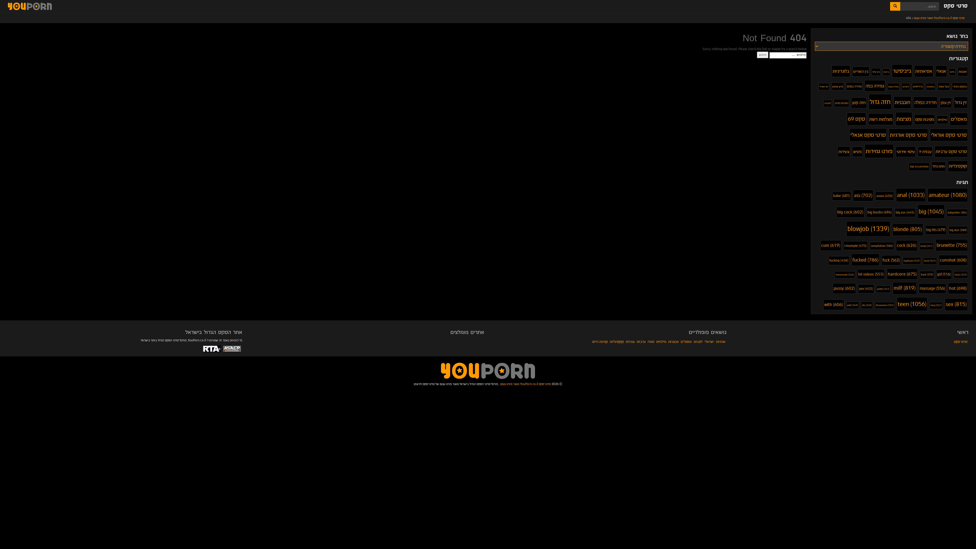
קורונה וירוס (600, 341)
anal (911, 195)
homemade (845, 274)
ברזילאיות (918, 86)
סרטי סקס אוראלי (949, 135)
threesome (885, 305)
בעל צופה (944, 86)
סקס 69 (856, 119)
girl (944, 274)
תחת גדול (939, 166)
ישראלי (709, 341)
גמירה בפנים (854, 86)
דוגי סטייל (824, 86)
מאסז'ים (959, 119)
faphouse (912, 260)
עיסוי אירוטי (906, 151)
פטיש (857, 151)
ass (863, 195)
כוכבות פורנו (841, 103)
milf (905, 288)
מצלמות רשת (880, 119)
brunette (952, 245)
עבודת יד (925, 151)
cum (830, 245)
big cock (850, 212)
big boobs (879, 212)
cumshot (953, 260)
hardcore (902, 274)
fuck (891, 260)
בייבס (886, 71)
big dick (958, 230)
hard (927, 274)
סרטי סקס (956, 6)
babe (841, 196)
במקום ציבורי (960, 86)
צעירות (843, 151)
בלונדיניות (841, 71)
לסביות (828, 103)
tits (867, 305)
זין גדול (961, 102)
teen (912, 304)
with (833, 304)
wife (852, 305)
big (931, 211)
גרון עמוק (837, 86)
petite (883, 289)
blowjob (868, 229)
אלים (952, 71)
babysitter (957, 212)
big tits (936, 230)
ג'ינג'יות (906, 86)
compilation (882, 246)
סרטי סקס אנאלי (868, 134)
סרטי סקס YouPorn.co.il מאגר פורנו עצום (525, 384)
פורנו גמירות (879, 151)
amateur (948, 195)
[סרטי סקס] (488, 371)
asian (884, 196)
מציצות (903, 118)
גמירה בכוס (893, 86)
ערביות (641, 341)
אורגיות (720, 341)
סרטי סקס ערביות (951, 151)
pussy (844, 288)
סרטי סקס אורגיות (908, 135)
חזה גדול (880, 102)
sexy (936, 305)
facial (930, 260)
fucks (961, 274)
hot (958, 288)
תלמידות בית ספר (919, 166)
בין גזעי (876, 71)
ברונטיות (931, 86)
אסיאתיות (923, 71)
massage (932, 288)
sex (956, 304)
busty (927, 246)
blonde (907, 229)
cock (907, 245)
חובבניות (902, 102)
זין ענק (946, 102)
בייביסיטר (902, 70)
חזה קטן (859, 102)
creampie (855, 245)
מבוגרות (673, 341)
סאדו (651, 341)
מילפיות (942, 119)
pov (866, 288)
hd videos (871, 274)
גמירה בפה (874, 86)
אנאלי (941, 71)
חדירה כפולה (925, 102)
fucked (865, 260)
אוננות (963, 71)
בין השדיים (860, 71)
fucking (838, 260)
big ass (905, 212)
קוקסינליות (958, 166)
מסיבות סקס (924, 119)
